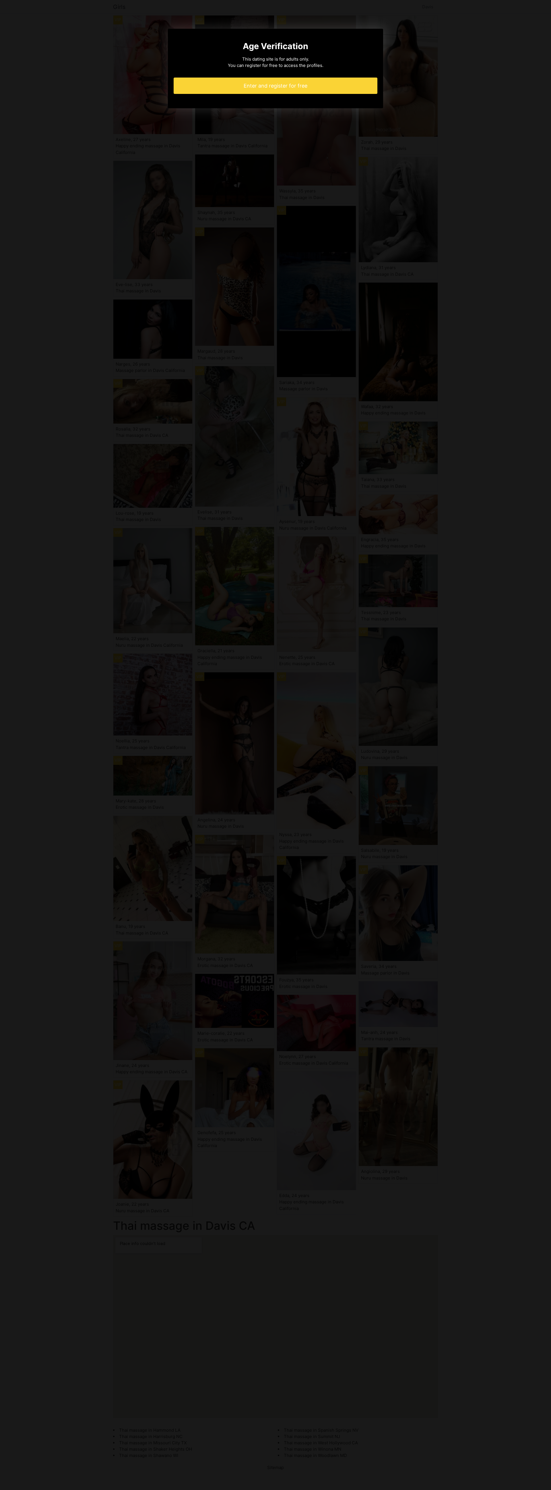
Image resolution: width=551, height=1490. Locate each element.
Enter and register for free (275, 86)
